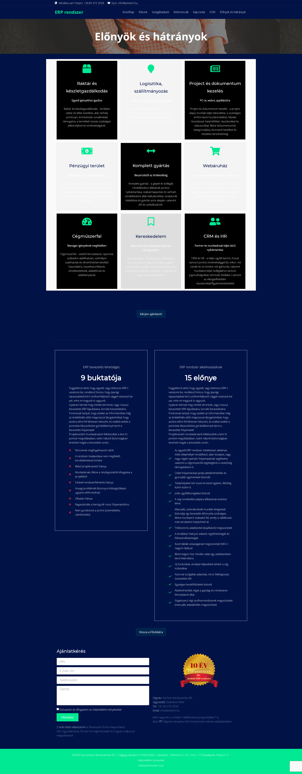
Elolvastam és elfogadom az (91, 709)
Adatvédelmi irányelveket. (107, 709)
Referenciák (181, 12)
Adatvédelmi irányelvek (151, 760)
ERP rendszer (69, 12)
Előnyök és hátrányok (233, 12)
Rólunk (143, 12)
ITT (160, 721)
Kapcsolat (199, 12)
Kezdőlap (128, 12)
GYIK (212, 12)
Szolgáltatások (160, 12)
